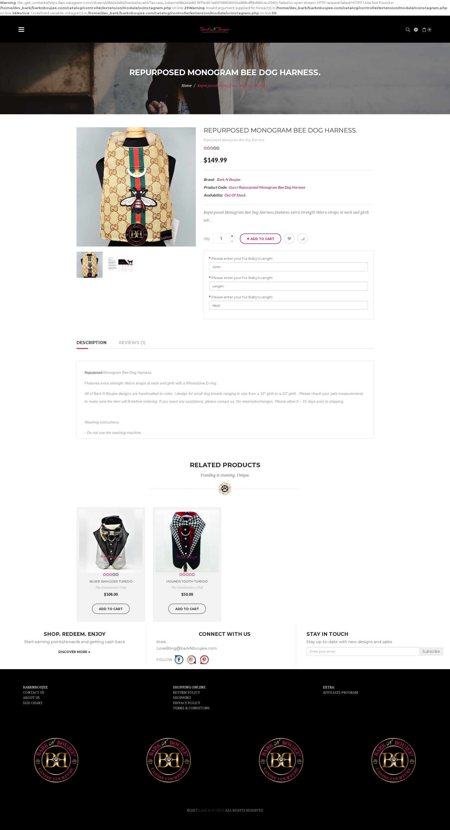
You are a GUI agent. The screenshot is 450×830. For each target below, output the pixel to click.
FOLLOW (164, 659)
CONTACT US (33, 692)
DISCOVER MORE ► (74, 652)
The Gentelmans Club (110, 588)
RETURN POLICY (186, 692)
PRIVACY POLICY (186, 703)
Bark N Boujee (211, 810)
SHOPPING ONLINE (189, 687)
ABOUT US (31, 698)
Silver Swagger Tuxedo (111, 581)
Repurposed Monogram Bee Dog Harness (234, 140)
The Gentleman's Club (187, 588)
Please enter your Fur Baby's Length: (242, 258)
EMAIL (162, 642)
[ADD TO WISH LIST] (289, 238)
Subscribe (431, 651)
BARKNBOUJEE (35, 687)
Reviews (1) (132, 342)
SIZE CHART (33, 703)
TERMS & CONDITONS (191, 708)
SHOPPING (182, 698)
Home (187, 86)
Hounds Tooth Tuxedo (187, 581)
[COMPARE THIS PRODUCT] (302, 238)
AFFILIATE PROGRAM (340, 692)
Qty (207, 238)
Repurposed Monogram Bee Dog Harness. (233, 86)
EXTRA (328, 687)
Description (92, 342)
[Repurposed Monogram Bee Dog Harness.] (90, 265)
